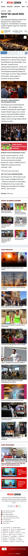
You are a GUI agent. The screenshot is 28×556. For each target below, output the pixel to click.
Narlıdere (20, 539)
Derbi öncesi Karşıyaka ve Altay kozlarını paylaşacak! (20, 212)
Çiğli (10, 534)
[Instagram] (14, 506)
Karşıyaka (5, 538)
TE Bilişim (18, 553)
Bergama (11, 532)
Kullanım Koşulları (21, 529)
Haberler (3, 11)
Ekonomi (10, 6)
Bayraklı (4, 532)
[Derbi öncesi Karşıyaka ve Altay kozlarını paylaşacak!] (21, 206)
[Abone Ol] (26, 53)
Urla (23, 541)
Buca (24, 532)
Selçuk (12, 541)
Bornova (18, 532)
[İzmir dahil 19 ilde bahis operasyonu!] (7, 206)
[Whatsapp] (19, 506)
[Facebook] (8, 506)
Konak (19, 538)
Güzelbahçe (6, 536)
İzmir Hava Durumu (7, 512)
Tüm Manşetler (7, 519)
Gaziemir (20, 534)
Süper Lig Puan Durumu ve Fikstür (11, 518)
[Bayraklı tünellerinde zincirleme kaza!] (21, 233)
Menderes (5, 539)
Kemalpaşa (12, 538)
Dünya (3, 6)
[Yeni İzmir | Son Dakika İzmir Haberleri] (14, 2)
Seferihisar (5, 541)
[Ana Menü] (1, 2)
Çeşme (4, 534)
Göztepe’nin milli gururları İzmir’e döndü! (6, 226)
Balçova (18, 531)
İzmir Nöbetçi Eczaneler (9, 511)
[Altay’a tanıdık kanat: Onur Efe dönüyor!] (21, 220)
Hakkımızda (5, 529)
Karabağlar (14, 536)
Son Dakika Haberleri (8, 521)
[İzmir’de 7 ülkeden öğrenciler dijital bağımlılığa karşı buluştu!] (7, 233)
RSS (5, 549)
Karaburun (21, 536)
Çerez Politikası (6, 527)
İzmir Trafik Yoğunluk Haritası (10, 516)
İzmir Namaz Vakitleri (8, 514)
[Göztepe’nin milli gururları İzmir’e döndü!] (7, 220)
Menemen (13, 539)
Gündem (17, 6)
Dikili (14, 534)
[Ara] (26, 2)
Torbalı (18, 541)
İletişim (12, 529)
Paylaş (4, 52)
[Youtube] (17, 506)
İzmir (23, 6)
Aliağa (12, 531)
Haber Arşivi (6, 523)
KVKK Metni (5, 531)
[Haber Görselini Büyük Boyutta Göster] (14, 89)
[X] (11, 506)
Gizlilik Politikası (17, 527)
